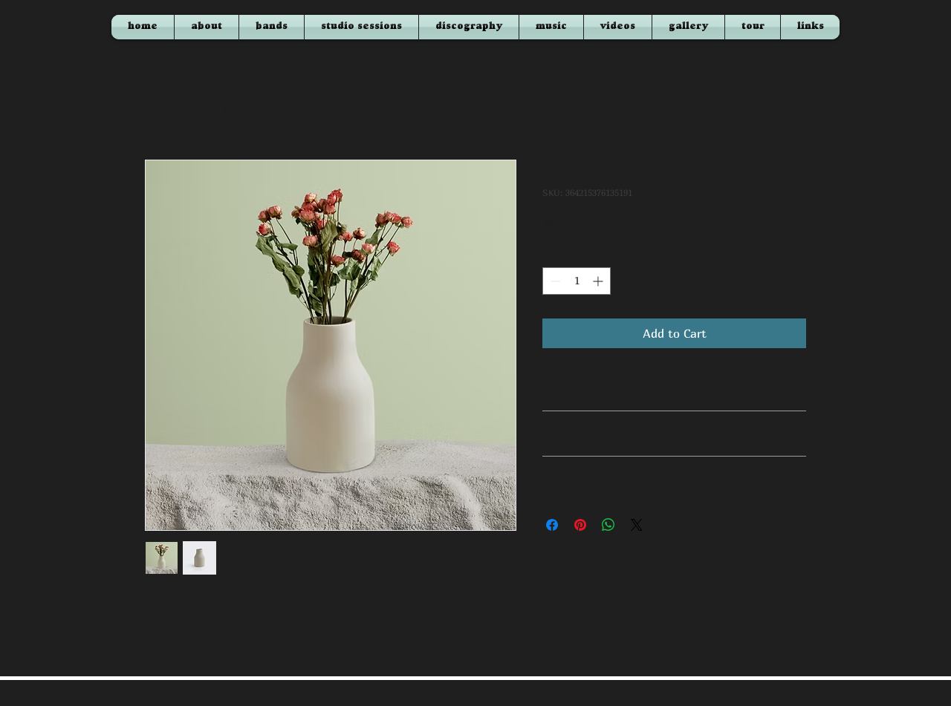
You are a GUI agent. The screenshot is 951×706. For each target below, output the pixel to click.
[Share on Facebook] (552, 525)
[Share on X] (637, 525)
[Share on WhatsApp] (608, 525)
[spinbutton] (576, 281)
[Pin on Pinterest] (580, 525)
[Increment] (599, 281)
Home (160, 105)
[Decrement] (554, 281)
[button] (618, 27)
